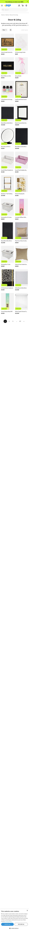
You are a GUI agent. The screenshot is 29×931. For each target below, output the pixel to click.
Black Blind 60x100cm (6, 241)
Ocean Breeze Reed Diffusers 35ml (7, 311)
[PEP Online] (8, 5)
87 (20, 321)
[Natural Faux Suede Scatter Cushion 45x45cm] (21, 254)
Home (3, 15)
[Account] (19, 5)
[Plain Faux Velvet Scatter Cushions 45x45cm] (21, 230)
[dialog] (14, 920)
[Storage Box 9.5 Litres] (7, 207)
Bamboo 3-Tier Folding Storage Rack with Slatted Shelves (7, 193)
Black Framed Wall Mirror (21, 123)
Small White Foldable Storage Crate (7, 170)
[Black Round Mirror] (7, 136)
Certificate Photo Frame (21, 99)
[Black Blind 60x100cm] (7, 230)
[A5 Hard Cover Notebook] (7, 277)
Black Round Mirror (5, 146)
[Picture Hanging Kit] (21, 183)
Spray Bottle (18, 76)
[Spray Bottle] (21, 65)
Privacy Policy (8, 921)
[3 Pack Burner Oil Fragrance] (7, 89)
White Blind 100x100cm (21, 288)
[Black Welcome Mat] (7, 65)
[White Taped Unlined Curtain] (21, 301)
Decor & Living (14, 15)
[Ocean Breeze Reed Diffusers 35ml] (7, 301)
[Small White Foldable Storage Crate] (7, 160)
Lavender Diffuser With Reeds (21, 217)
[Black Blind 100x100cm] (7, 112)
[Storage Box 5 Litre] (7, 254)
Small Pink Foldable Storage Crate (21, 170)
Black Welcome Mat (6, 76)
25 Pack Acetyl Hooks (20, 52)
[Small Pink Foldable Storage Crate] (21, 160)
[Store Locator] (26, 5)
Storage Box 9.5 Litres (6, 217)
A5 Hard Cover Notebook (7, 288)
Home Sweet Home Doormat (7, 52)
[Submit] (3, 9)
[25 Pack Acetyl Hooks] (21, 42)
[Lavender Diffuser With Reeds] (21, 207)
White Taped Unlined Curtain (21, 311)
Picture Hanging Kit (19, 193)
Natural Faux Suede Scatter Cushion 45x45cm (21, 264)
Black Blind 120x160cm (21, 146)
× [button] (27, 910)
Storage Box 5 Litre (5, 264)
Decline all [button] (21, 924)
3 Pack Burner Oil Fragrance (7, 99)
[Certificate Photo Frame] (21, 89)
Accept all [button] (7, 924)
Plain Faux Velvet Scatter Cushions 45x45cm (21, 241)
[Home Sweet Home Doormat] (7, 42)
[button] (22, 5)
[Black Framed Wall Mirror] (21, 112)
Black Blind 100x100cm (7, 123)
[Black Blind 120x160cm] (21, 136)
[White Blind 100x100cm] (21, 277)
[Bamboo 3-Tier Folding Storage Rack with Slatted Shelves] (7, 183)
